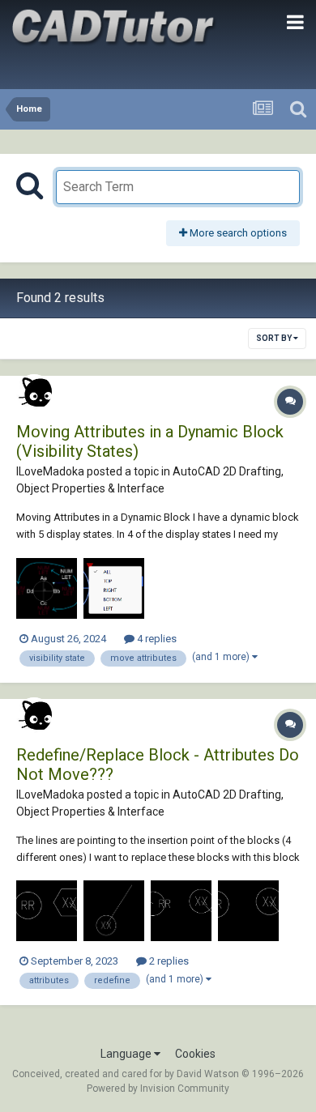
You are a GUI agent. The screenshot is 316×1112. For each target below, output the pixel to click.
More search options (237, 233)
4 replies (156, 639)
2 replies (168, 961)
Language (127, 1053)
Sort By (274, 338)
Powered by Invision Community (158, 1088)
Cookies (195, 1053)
